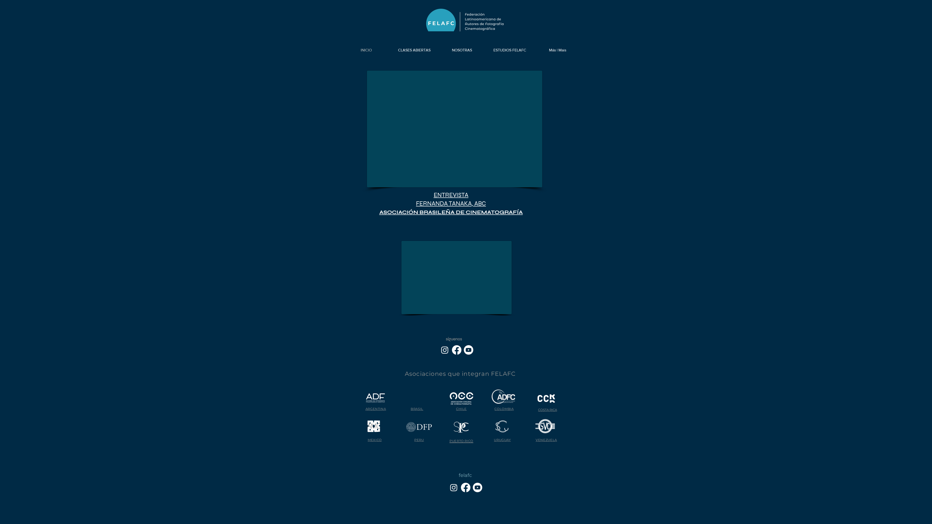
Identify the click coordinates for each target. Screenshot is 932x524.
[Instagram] (444, 350)
